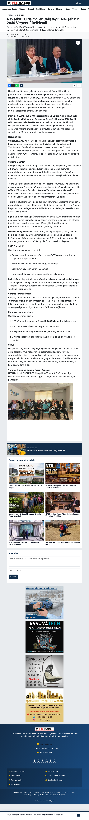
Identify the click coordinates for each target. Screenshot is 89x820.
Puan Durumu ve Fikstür (56, 776)
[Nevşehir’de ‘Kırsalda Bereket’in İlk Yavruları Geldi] (62, 530)
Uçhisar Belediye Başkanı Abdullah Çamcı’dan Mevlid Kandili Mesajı (39, 815)
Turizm (51, 9)
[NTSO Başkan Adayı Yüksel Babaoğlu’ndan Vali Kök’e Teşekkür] (62, 502)
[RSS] (54, 761)
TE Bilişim (50, 801)
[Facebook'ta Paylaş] (9, 85)
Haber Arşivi (15, 784)
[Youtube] (46, 761)
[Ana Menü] (80, 3)
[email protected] (46, 744)
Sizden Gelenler (59, 795)
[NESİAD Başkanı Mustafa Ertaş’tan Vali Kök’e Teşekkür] (26, 530)
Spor (68, 9)
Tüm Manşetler (16, 780)
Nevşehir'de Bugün (9, 9)
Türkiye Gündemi (46, 795)
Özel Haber (40, 9)
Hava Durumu (53, 771)
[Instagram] (42, 761)
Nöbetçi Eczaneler (18, 771)
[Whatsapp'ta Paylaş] (17, 85)
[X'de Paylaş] (13, 85)
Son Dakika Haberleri (55, 780)
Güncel (22, 9)
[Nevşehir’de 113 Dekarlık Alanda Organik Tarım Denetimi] (26, 502)
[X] (38, 761)
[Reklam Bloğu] (44, 602)
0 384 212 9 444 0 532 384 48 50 (46, 748)
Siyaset (31, 9)
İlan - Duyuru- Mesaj (31, 795)
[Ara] (77, 3)
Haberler (10, 15)
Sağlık (83, 9)
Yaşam (75, 9)
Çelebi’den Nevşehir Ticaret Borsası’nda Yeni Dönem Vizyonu (61, 487)
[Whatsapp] (50, 761)
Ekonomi (59, 9)
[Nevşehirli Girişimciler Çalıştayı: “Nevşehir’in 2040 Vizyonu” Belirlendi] (44, 61)
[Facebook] (34, 761)
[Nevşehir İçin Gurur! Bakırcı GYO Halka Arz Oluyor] (26, 473)
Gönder (13, 577)
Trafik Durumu (16, 776)
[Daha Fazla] (21, 85)
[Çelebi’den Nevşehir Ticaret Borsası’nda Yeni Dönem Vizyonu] (62, 473)
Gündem (72, 792)
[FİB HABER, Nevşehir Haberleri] (19, 3)
